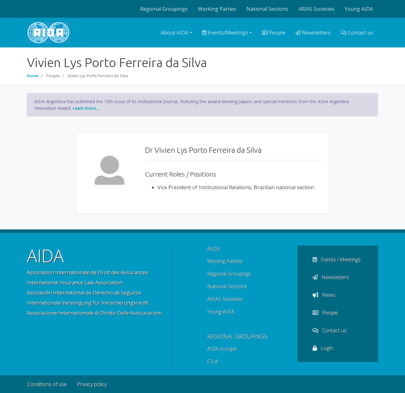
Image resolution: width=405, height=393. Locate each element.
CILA (212, 361)
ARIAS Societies (316, 8)
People (276, 32)
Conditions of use (47, 384)
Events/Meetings (227, 32)
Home (33, 75)
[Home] (48, 32)
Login (326, 348)
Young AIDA (359, 8)
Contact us (359, 32)
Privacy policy (92, 384)
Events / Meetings (340, 259)
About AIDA (174, 32)
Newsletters (316, 32)
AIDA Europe (222, 348)
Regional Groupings (164, 8)
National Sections (267, 8)
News (328, 294)
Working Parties (217, 8)
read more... (86, 108)
